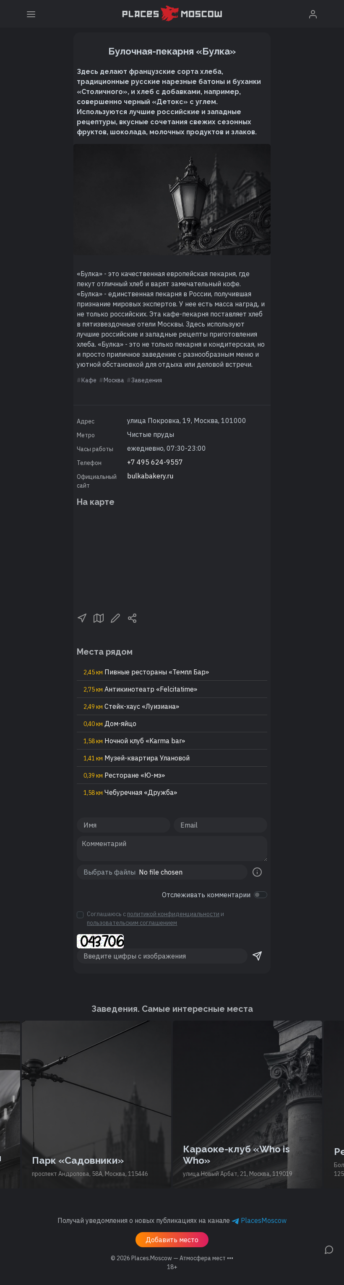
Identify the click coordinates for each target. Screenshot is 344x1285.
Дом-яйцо (109, 723)
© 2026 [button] (172, 1258)
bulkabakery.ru (150, 476)
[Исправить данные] (115, 618)
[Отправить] (257, 956)
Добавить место (172, 1239)
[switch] (260, 894)
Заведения (146, 380)
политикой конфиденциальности (173, 914)
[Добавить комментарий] (329, 1249)
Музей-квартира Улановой (136, 758)
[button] (82, 618)
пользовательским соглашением (132, 923)
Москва (114, 380)
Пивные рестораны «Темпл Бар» (146, 672)
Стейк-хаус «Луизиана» (131, 706)
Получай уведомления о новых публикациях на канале (172, 1220)
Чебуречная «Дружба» (130, 792)
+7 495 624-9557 (155, 462)
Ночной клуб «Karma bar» (134, 741)
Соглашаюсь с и (155, 918)
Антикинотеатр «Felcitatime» (140, 689)
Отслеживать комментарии (206, 895)
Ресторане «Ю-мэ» (124, 775)
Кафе (88, 380)
